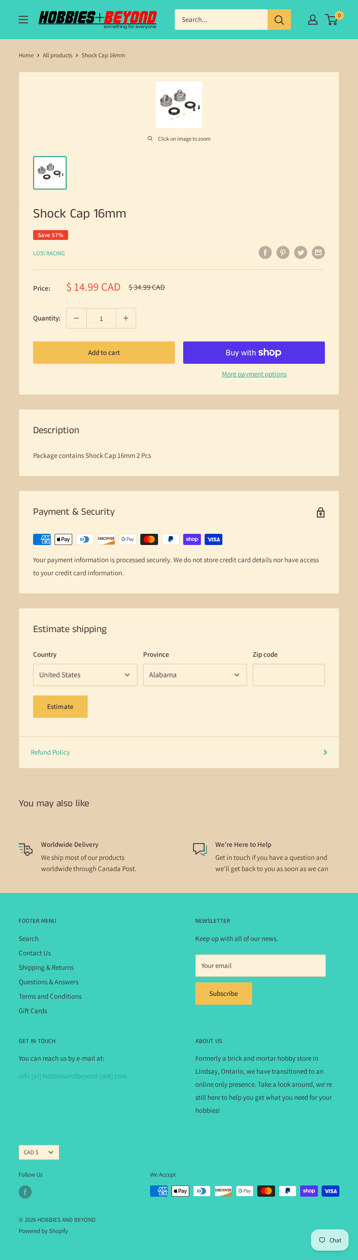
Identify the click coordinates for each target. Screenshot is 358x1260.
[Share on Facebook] (265, 252)
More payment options (254, 373)
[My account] (312, 19)
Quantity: (47, 317)
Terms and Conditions (50, 996)
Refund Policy (50, 752)
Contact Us (35, 952)
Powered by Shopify (43, 1231)
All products (57, 55)
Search (29, 938)
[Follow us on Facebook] (25, 1192)
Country (44, 654)
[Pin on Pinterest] (282, 252)
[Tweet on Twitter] (300, 252)
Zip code (265, 654)
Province (156, 654)
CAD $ (31, 1152)
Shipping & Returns (46, 967)
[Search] (279, 19)
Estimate (60, 706)
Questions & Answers (48, 981)
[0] (331, 19)
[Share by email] (318, 252)
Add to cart (104, 352)
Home (26, 55)
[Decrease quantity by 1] (76, 318)
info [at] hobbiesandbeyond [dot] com (73, 1075)
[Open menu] (23, 19)
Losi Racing (49, 253)
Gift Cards (33, 1010)
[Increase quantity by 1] (126, 318)
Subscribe (223, 993)
